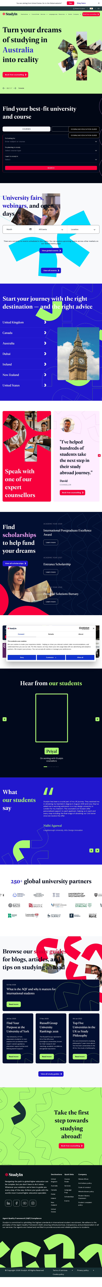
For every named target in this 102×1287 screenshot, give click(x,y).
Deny (22, 657)
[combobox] (51, 141)
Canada (54, 1190)
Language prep (53, 14)
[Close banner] (93, 628)
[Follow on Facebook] (16, 1203)
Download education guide (84, 129)
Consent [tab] (21, 634)
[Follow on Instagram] (33, 1203)
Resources (62, 14)
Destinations (24, 14)
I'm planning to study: (13, 147)
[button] (99, 456)
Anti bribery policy (85, 1183)
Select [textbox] (7, 159)
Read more (13, 1004)
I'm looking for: (10, 138)
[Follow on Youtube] (24, 1203)
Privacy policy (83, 1270)
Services (43, 14)
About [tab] (80, 634)
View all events (50, 270)
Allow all (80, 657)
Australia (54, 1186)
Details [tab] (51, 634)
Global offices (83, 1179)
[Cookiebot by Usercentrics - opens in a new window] (80, 628)
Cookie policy (58, 1274)
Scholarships (69, 1197)
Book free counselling (90, 14)
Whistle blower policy (86, 1191)
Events (70, 14)
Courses (26, 129)
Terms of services (60, 1270)
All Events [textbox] (43, 229)
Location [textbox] (74, 229)
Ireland (53, 1198)
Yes (70, 3)
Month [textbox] (9, 229)
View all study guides (50, 1074)
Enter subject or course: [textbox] (15, 141)
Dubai (53, 1194)
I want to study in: (11, 156)
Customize (50, 657)
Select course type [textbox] (13, 150)
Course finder (35, 14)
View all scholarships (14, 563)
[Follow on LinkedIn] (8, 1203)
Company (76, 14)
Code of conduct (84, 1187)
